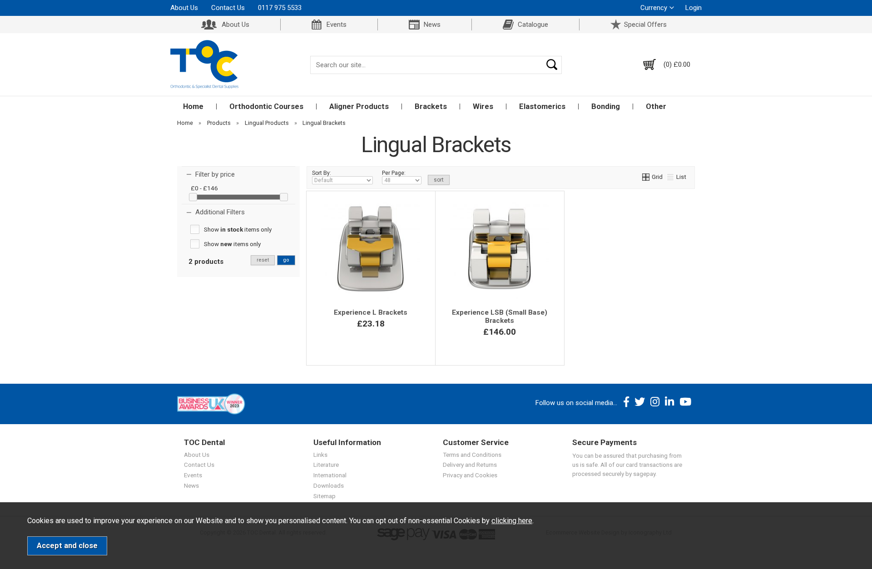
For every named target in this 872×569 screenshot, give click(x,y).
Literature (326, 464)
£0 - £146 (204, 188)
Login (693, 8)
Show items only (238, 229)
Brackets (431, 106)
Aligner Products (359, 106)
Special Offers (645, 24)
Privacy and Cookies (470, 475)
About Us (184, 8)
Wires (483, 106)
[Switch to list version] (671, 176)
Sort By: (321, 173)
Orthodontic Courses (266, 106)
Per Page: (394, 173)
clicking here (511, 520)
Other (656, 106)
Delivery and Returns (470, 464)
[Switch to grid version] (646, 176)
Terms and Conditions (472, 454)
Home (193, 106)
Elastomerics (542, 106)
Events (337, 24)
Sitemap (324, 496)
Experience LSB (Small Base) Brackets (499, 316)
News (432, 24)
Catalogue (533, 24)
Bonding (605, 106)
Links (320, 454)
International (330, 475)
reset (263, 260)
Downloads (328, 485)
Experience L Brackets (370, 312)
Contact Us (228, 8)
